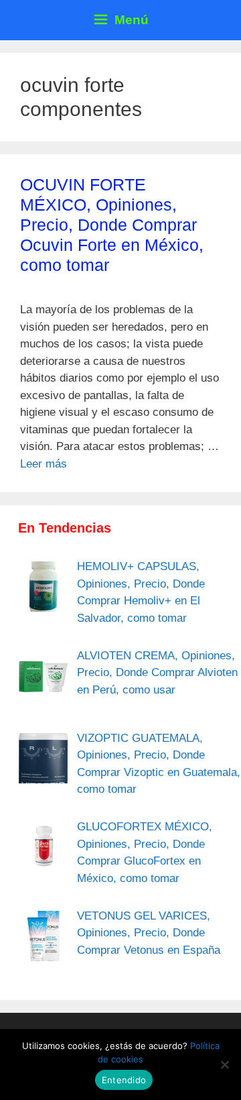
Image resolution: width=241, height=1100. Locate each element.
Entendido (124, 1080)
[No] (224, 1064)
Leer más (43, 463)
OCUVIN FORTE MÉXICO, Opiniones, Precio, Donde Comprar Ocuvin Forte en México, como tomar (112, 224)
